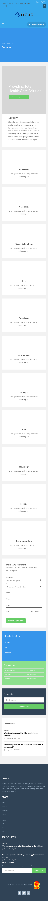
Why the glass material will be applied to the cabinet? (22, 846)
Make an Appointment (15, 620)
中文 (37, 2)
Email (8, 605)
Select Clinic (9, 577)
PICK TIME (35, 611)
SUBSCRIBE (24, 706)
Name (8, 593)
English (43, 2)
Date (7, 611)
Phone (8, 599)
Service (8, 584)
